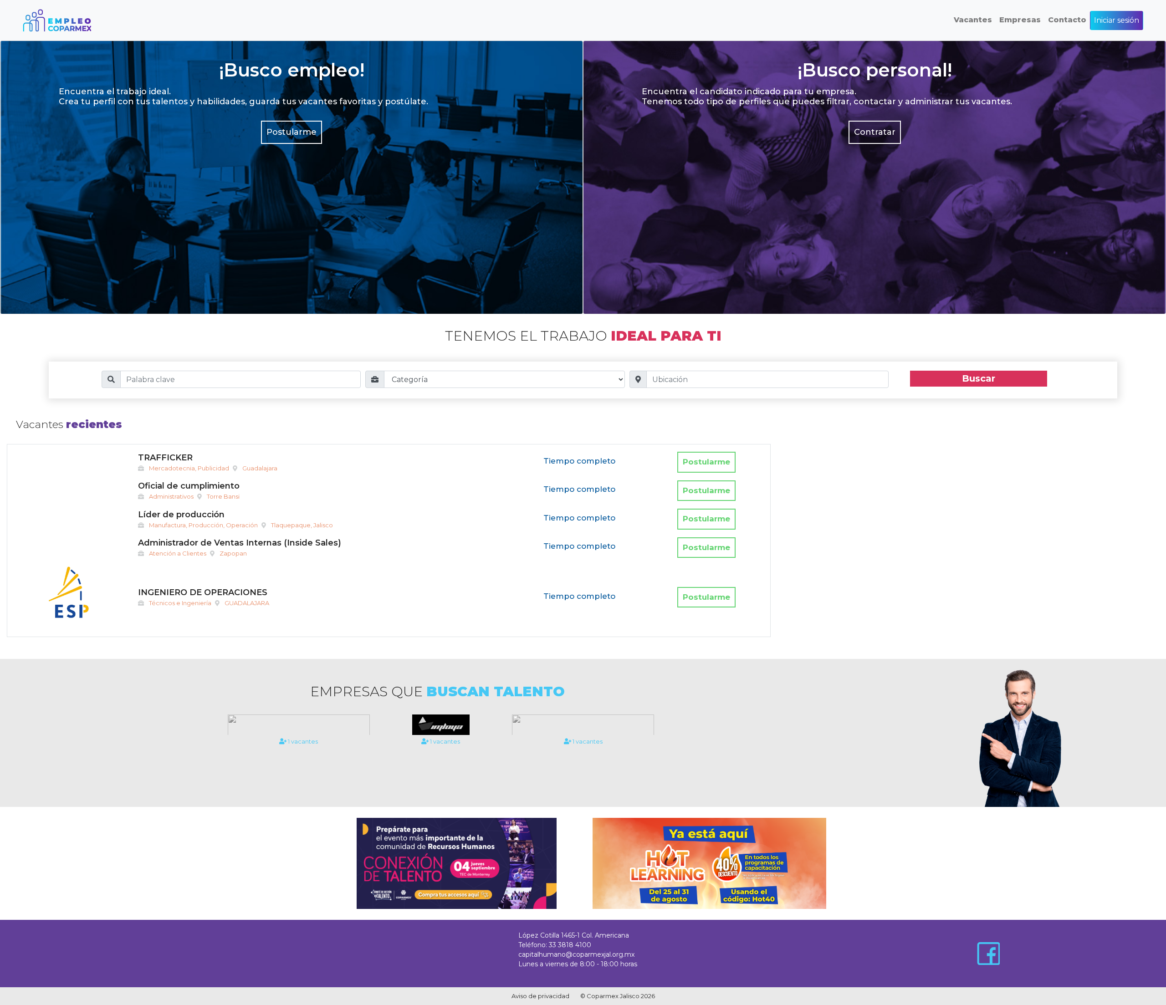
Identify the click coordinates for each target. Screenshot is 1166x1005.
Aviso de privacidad (540, 996)
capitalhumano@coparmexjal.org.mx (576, 954)
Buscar (978, 378)
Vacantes (973, 19)
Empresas (1020, 19)
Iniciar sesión (1116, 20)
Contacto (1067, 19)
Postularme (291, 132)
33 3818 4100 (570, 945)
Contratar (874, 132)
